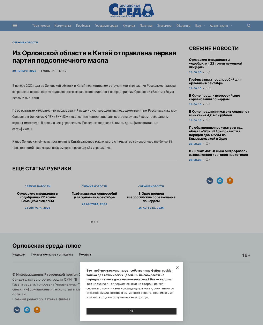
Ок (131, 311)
